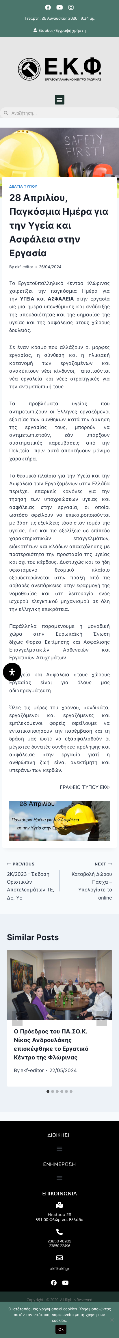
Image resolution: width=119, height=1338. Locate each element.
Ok (61, 1329)
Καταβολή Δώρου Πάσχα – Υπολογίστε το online (92, 881)
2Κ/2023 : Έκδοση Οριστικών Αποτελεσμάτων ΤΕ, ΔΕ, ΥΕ (30, 881)
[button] (59, 99)
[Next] (101, 1018)
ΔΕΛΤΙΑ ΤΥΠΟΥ (23, 186)
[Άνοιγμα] (12, 672)
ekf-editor (24, 266)
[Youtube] (59, 7)
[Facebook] (48, 7)
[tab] (48, 1091)
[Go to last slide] (17, 1018)
